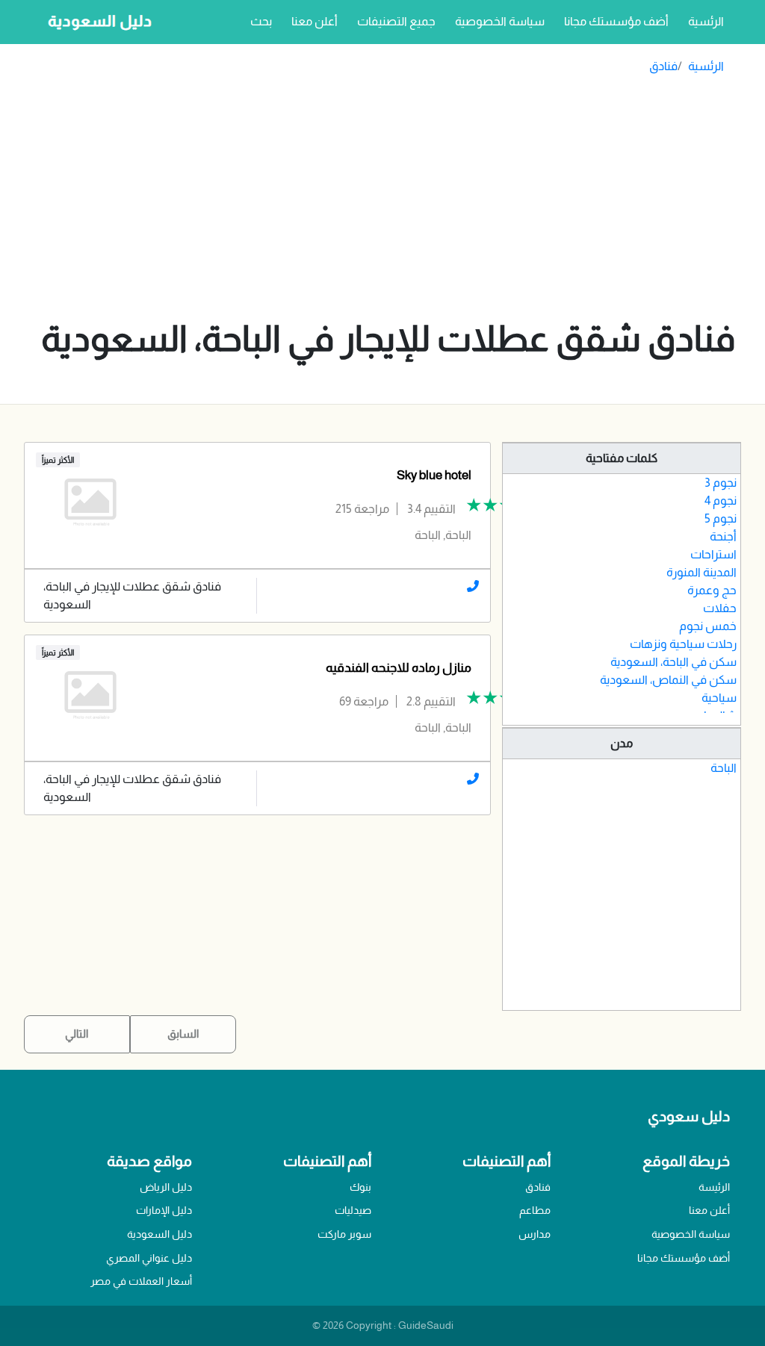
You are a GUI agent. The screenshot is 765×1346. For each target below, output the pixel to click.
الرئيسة (714, 1187)
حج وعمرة (712, 590)
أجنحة (723, 536)
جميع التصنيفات (396, 21)
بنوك (360, 1187)
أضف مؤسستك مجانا (616, 21)
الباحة (723, 767)
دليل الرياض (166, 1187)
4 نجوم (720, 500)
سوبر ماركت (344, 1234)
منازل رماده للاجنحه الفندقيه (398, 668)
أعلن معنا (314, 21)
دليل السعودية (159, 1234)
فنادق (663, 66)
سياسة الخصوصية (500, 21)
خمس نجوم (708, 626)
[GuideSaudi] (96, 22)
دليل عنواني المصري (149, 1258)
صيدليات (353, 1210)
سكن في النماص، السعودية (668, 679)
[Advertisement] (388, 200)
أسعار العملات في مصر (141, 1281)
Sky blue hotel (434, 475)
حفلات (720, 608)
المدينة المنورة (701, 572)
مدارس (534, 1234)
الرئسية (703, 21)
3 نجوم (720, 482)
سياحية (719, 697)
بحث (261, 21)
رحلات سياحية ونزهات (683, 644)
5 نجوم (720, 518)
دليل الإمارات (164, 1210)
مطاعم (535, 1210)
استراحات (713, 554)
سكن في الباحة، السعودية (673, 661)
